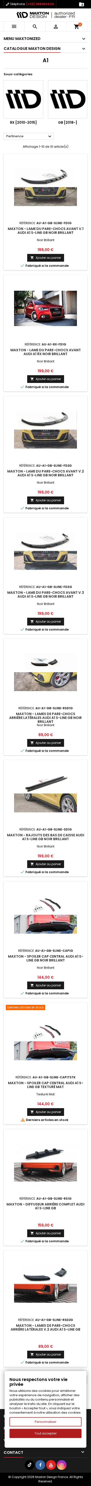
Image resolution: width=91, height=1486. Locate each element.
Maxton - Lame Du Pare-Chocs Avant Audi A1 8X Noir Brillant (45, 352)
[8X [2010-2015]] (23, 99)
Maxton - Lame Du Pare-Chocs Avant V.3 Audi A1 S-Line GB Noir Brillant (45, 594)
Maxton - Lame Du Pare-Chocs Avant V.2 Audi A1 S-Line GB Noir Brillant (45, 473)
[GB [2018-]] (68, 99)
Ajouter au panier (45, 258)
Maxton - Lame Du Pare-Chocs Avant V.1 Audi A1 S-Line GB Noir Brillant (45, 230)
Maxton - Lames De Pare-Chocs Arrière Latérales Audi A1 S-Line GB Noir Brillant (45, 717)
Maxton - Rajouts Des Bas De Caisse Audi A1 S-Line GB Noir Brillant (45, 837)
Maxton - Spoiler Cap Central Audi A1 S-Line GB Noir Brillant (45, 958)
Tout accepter (45, 1433)
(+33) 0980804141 (40, 4)
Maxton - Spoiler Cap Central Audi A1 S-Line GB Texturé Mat (45, 1085)
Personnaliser (46, 1421)
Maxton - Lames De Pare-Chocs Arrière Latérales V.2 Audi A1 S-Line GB (45, 1327)
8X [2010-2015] (23, 122)
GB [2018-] (67, 122)
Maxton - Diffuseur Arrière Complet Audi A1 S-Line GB (45, 1206)
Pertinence (29, 136)
